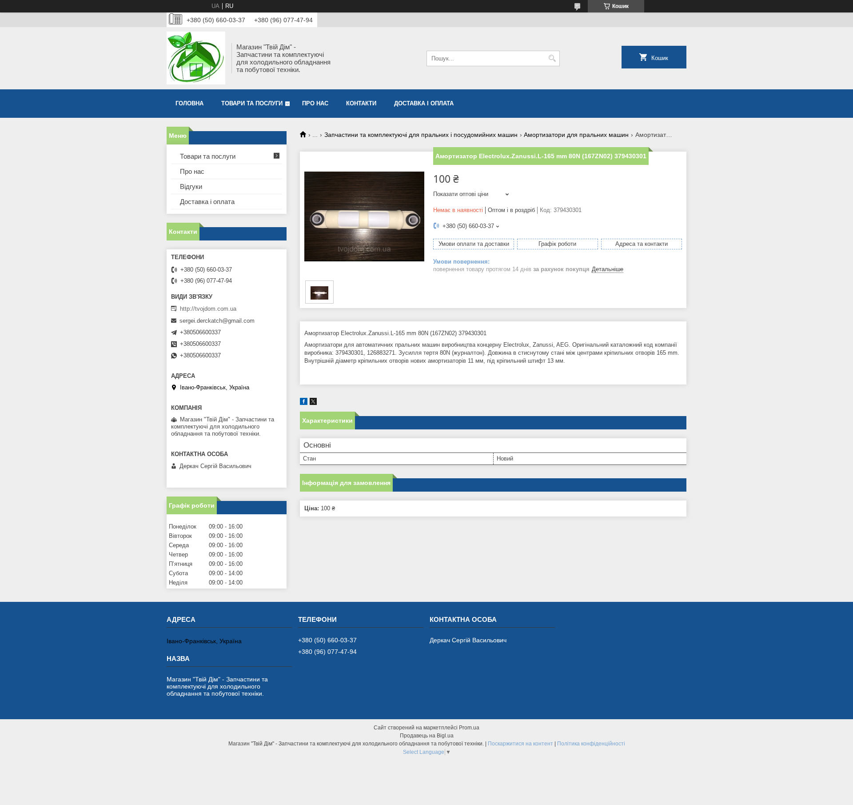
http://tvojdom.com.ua (208, 308)
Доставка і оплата (424, 103)
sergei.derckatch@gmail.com (217, 320)
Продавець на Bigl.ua (427, 736)
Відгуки (191, 186)
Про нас (315, 103)
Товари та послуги (252, 103)
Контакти (361, 103)
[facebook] (303, 403)
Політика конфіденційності (591, 744)
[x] (313, 403)
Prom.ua (469, 728)
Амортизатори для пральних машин (576, 134)
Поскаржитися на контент (520, 744)
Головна (189, 103)
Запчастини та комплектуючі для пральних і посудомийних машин (421, 134)
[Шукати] (552, 58)
